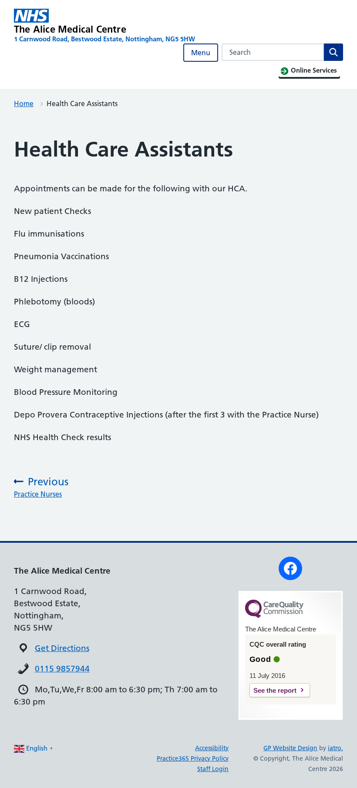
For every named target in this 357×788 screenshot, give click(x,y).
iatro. (335, 748)
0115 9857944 (62, 669)
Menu (200, 52)
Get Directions (62, 648)
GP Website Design (290, 748)
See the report (274, 690)
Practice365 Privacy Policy (193, 758)
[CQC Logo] (274, 615)
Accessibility (212, 748)
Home (24, 103)
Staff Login (213, 769)
